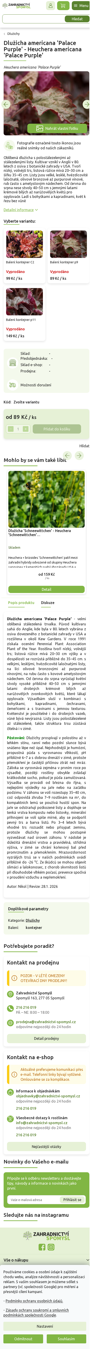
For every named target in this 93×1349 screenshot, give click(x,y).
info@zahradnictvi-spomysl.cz (41, 1125)
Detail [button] (45, 582)
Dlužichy (33, 918)
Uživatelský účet (47, 5)
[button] (44, 567)
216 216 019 (26, 1005)
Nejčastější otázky (45, 1149)
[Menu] (77, 5)
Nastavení (45, 1326)
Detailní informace (19, 207)
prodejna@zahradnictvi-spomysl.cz (46, 1019)
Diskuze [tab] (47, 595)
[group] (45, 525)
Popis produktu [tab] (21, 595)
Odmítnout (23, 1339)
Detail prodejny (45, 1036)
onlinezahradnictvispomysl (40, 1249)
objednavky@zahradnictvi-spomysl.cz (48, 1098)
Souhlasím (66, 1339)
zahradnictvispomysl (49, 1249)
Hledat (73, 19)
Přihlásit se (69, 1202)
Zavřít (13, 441)
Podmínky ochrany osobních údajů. (34, 1301)
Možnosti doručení (36, 380)
